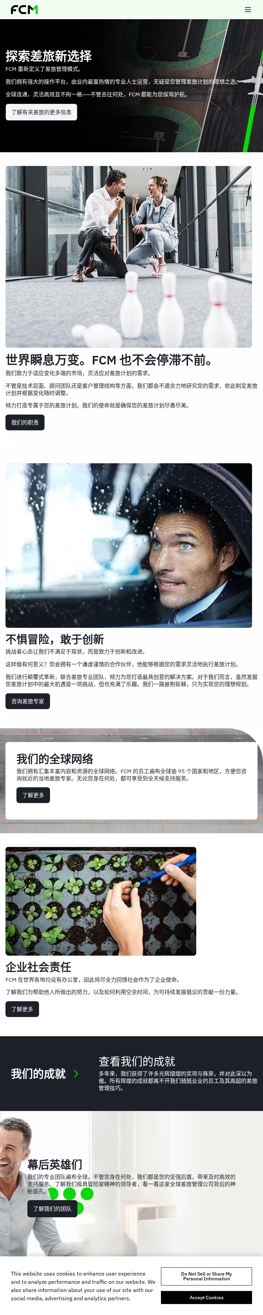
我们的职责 (25, 422)
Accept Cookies (207, 1297)
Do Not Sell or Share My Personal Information (206, 1276)
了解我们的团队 (52, 1208)
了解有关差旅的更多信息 (41, 112)
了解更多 (33, 795)
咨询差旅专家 (27, 701)
